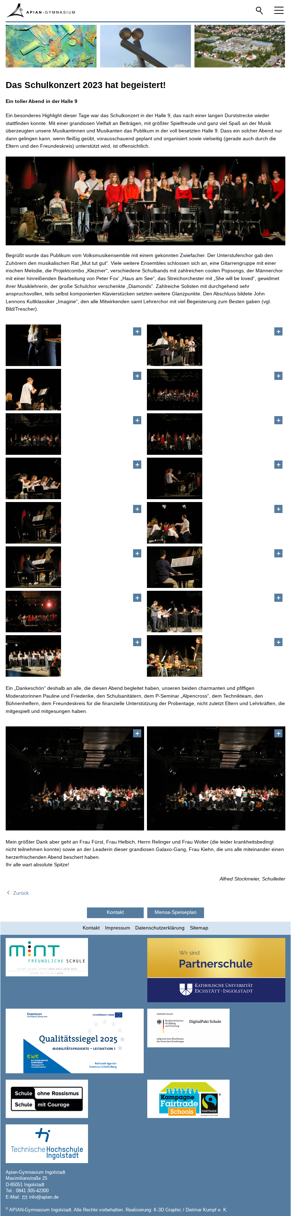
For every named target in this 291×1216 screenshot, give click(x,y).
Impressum (117, 928)
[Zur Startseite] (40, 11)
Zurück (21, 893)
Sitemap (199, 928)
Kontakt (91, 928)
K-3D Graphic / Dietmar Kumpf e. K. (191, 1209)
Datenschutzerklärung (160, 928)
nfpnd (43, 1197)
